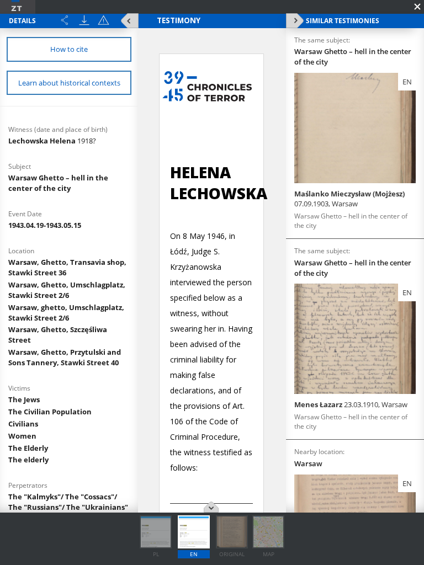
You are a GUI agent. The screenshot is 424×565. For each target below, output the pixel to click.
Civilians (23, 424)
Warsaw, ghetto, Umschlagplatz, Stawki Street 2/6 (66, 312)
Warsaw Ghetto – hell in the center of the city (58, 183)
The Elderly (28, 448)
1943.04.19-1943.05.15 (44, 225)
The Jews (24, 399)
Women (22, 436)
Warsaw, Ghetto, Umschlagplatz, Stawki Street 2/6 (66, 290)
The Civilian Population (50, 412)
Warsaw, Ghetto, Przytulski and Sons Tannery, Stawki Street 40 (64, 357)
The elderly (28, 460)
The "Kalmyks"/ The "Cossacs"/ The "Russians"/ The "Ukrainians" (68, 502)
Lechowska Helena (52, 141)
